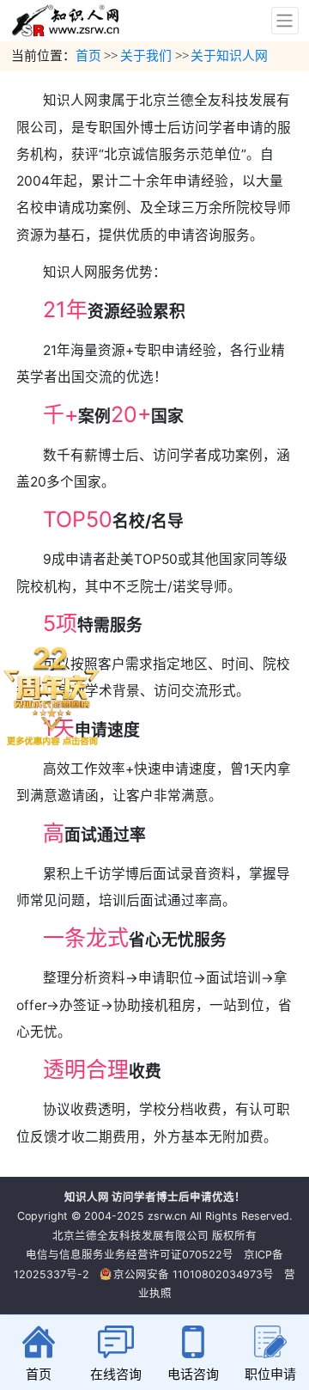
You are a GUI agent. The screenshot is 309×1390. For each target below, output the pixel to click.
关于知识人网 (229, 56)
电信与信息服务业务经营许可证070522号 (129, 1254)
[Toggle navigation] (285, 20)
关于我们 (146, 56)
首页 (88, 56)
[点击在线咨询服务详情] (51, 695)
